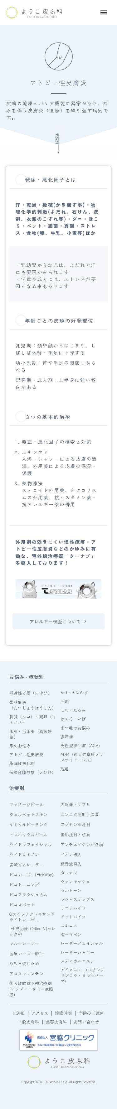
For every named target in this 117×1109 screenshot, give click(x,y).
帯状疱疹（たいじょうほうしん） (32, 705)
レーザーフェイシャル (82, 943)
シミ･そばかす (75, 692)
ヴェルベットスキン (28, 814)
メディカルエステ (78, 961)
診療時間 (63, 1013)
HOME (19, 1013)
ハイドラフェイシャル (30, 844)
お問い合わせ (86, 1022)
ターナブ (69, 873)
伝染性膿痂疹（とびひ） (32, 772)
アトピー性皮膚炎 (26, 755)
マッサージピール (26, 804)
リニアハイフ (73, 908)
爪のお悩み (20, 746)
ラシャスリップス (78, 899)
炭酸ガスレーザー (26, 864)
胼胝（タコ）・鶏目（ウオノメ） (32, 719)
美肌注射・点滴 (75, 834)
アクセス (40, 1013)
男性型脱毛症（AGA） (82, 745)
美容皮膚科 (56, 1022)
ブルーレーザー (24, 943)
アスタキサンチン (26, 973)
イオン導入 (71, 854)
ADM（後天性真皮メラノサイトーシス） (82, 757)
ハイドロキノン (24, 854)
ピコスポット (22, 905)
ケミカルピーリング (28, 824)
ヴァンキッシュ (75, 881)
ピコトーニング (24, 885)
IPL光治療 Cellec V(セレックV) (32, 931)
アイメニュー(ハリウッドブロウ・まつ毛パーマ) (83, 975)
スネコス (69, 926)
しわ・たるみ (73, 710)
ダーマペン (71, 934)
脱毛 (65, 769)
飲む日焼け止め (24, 963)
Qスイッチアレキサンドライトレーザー (32, 917)
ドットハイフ (73, 917)
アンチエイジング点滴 (82, 844)
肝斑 (65, 701)
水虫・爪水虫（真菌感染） (30, 734)
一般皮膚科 (28, 1022)
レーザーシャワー (78, 952)
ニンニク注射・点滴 (80, 814)
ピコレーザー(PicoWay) (31, 874)
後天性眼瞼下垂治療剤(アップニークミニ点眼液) (31, 989)
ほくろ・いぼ (73, 719)
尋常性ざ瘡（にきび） (30, 693)
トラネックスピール (28, 834)
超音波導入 (71, 864)
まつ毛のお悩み (75, 728)
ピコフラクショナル (28, 895)
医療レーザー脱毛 (26, 953)
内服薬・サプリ (75, 804)
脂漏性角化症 (22, 763)
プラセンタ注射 (75, 824)
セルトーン (71, 890)
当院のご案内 (91, 1013)
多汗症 (67, 737)
